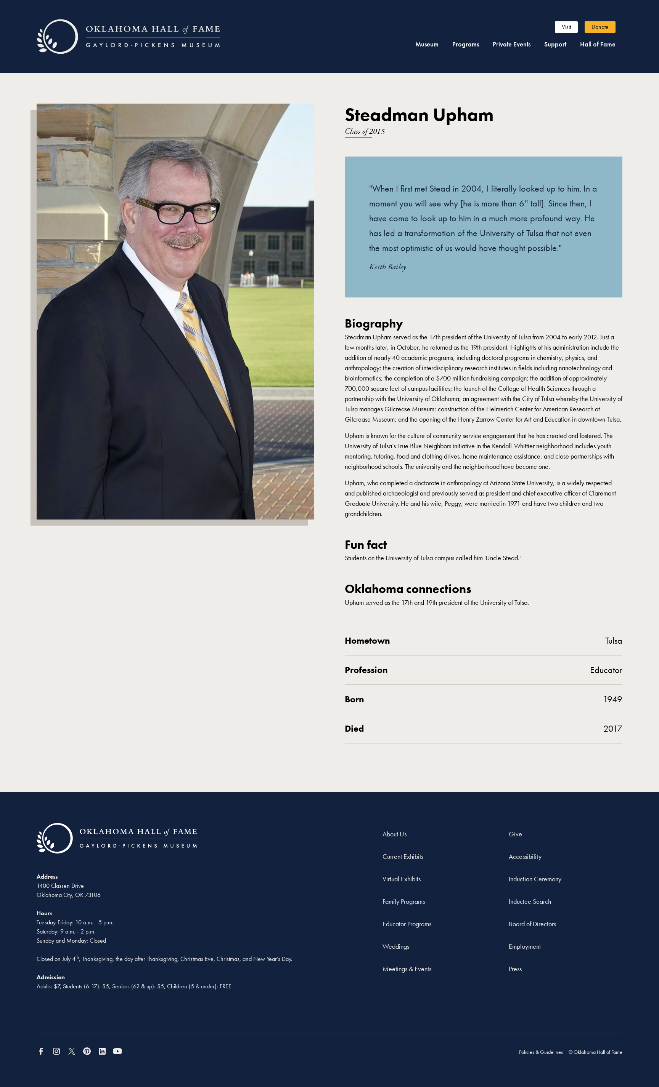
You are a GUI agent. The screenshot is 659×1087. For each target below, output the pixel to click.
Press (515, 968)
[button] (426, 44)
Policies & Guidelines (541, 1052)
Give (515, 834)
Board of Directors (532, 923)
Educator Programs (407, 923)
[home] (142, 36)
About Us (395, 834)
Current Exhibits (403, 856)
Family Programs (404, 901)
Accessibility (525, 856)
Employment (525, 946)
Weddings (396, 946)
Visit (566, 27)
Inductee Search (530, 901)
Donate (600, 27)
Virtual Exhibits (402, 878)
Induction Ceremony (535, 878)
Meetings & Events (407, 968)
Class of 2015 (365, 131)
